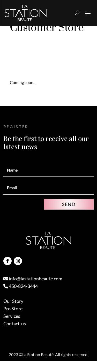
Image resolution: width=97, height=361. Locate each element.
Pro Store (13, 308)
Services (11, 316)
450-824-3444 (23, 286)
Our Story (13, 301)
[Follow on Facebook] (7, 261)
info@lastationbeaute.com (35, 278)
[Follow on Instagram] (18, 261)
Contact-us (14, 323)
